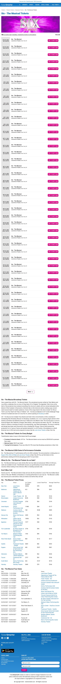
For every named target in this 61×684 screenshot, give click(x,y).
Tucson (3, 557)
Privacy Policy (4, 659)
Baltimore (4, 489)
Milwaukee (4, 518)
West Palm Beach (6, 539)
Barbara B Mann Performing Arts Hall (17, 535)
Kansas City (4, 515)
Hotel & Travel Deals (46, 640)
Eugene (3, 547)
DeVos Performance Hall (18, 507)
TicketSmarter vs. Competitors (49, 639)
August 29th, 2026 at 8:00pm (9, 455)
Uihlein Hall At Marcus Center (17, 519)
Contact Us (24, 637)
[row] (30, 40)
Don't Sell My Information (7, 661)
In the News (44, 642)
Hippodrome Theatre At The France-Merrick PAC (17, 492)
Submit (24, 670)
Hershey (3, 564)
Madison (3, 510)
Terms (3, 658)
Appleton (3, 522)
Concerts (24, 4)
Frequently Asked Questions (28, 639)
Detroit (3, 496)
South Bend (4, 561)
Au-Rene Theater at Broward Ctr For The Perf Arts (18, 530)
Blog (43, 643)
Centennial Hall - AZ (46, 618)
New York (4, 486)
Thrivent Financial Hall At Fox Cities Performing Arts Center (18, 524)
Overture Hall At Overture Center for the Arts (18, 511)
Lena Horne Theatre (40, 430)
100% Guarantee (25, 640)
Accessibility (4, 662)
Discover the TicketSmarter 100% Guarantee (30, 1)
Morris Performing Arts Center (18, 561)
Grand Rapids (5, 506)
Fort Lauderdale (5, 528)
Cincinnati (4, 501)
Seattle (3, 544)
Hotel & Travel (45, 4)
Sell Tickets (55, 4)
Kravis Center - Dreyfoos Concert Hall (18, 540)
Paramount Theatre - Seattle (49, 609)
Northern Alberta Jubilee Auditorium (18, 554)
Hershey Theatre (17, 564)
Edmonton (4, 554)
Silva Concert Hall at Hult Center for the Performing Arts (18, 550)
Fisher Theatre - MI (18, 496)
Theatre (37, 4)
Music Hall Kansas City (47, 591)
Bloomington (4, 498)
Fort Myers (4, 534)
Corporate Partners (46, 637)
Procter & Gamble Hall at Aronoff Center (18, 503)
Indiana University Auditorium (18, 498)
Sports (31, 4)
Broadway (41, 413)
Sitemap (3, 664)
